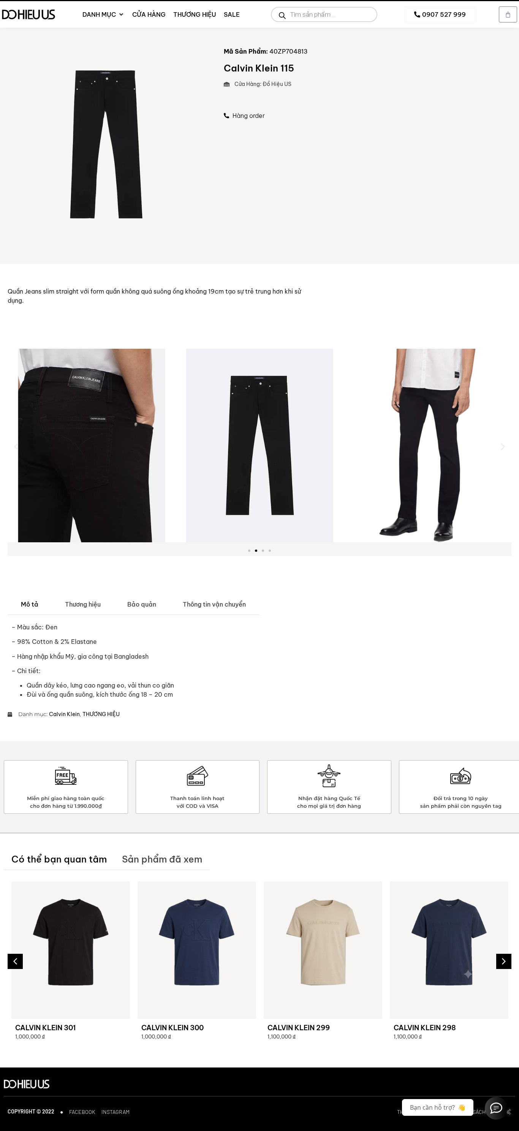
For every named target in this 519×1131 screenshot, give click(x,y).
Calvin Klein (64, 714)
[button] (16, 446)
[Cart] (508, 14)
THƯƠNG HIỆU (101, 714)
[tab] (30, 604)
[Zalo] (496, 1108)
